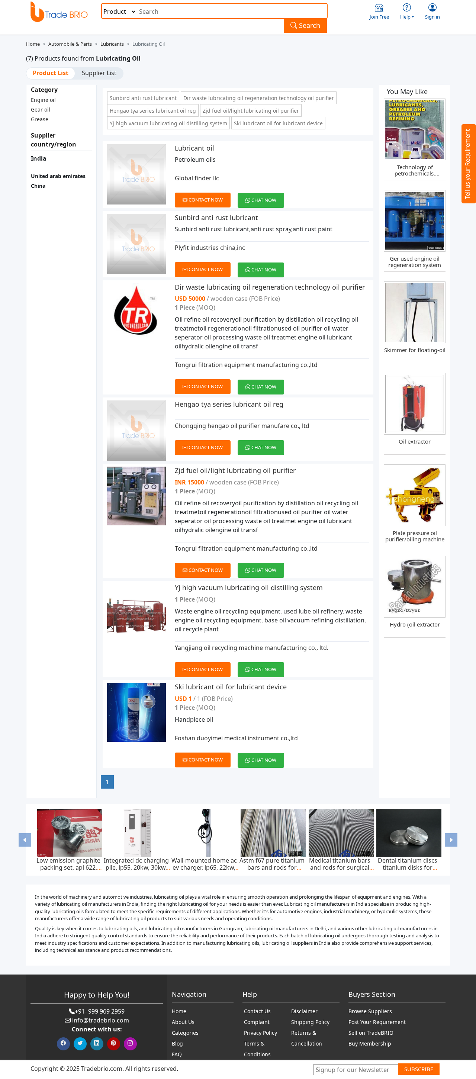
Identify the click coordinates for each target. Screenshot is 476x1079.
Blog (177, 1043)
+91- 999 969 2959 (100, 1011)
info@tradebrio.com (100, 1020)
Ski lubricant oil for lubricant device (278, 123)
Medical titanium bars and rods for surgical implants (339, 867)
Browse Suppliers (370, 1011)
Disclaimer (304, 1011)
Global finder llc (197, 178)
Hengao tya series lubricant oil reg (153, 110)
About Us (183, 1021)
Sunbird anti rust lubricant (143, 98)
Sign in (432, 16)
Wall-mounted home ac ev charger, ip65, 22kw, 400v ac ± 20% (204, 867)
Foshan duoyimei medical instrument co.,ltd (236, 738)
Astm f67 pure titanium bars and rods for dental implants (272, 867)
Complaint (257, 1021)
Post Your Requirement (377, 1021)
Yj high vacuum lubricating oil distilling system (168, 123)
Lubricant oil (194, 148)
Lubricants (112, 44)
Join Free (379, 16)
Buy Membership (369, 1043)
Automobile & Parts (70, 44)
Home (33, 44)
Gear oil (40, 109)
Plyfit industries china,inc (210, 248)
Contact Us (257, 1011)
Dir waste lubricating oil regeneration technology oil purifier (258, 98)
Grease (39, 119)
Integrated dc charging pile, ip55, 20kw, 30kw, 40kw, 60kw (136, 867)
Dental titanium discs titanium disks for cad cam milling (407, 867)
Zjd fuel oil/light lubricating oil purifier (251, 110)
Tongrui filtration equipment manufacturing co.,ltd (246, 365)
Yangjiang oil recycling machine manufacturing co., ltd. (251, 648)
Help (405, 16)
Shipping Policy (310, 1021)
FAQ (177, 1054)
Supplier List (99, 73)
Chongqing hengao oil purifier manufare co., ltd (242, 426)
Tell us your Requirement (467, 164)
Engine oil (43, 99)
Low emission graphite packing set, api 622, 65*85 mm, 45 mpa (68, 867)
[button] (25, 839)
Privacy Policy (260, 1032)
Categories (185, 1032)
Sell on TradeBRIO (370, 1032)
